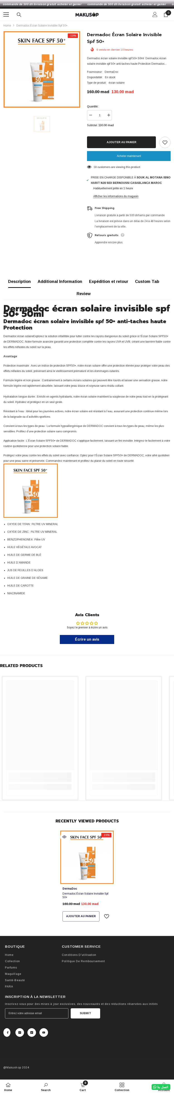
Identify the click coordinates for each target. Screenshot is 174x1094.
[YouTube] (43, 1032)
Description (19, 281)
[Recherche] (19, 14)
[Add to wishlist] (165, 142)
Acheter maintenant (129, 156)
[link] (40, 780)
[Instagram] (19, 1032)
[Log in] (154, 14)
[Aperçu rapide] (64, 837)
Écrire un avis (87, 639)
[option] (41, 69)
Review (84, 293)
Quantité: (92, 106)
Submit (85, 1013)
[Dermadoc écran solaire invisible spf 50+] (87, 857)
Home (7, 25)
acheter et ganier (69, 4)
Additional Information (60, 281)
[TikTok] (31, 1032)
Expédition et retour (108, 281)
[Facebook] (6, 1032)
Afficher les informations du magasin (115, 196)
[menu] (6, 14)
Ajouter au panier (121, 142)
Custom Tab (147, 281)
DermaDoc (111, 71)
